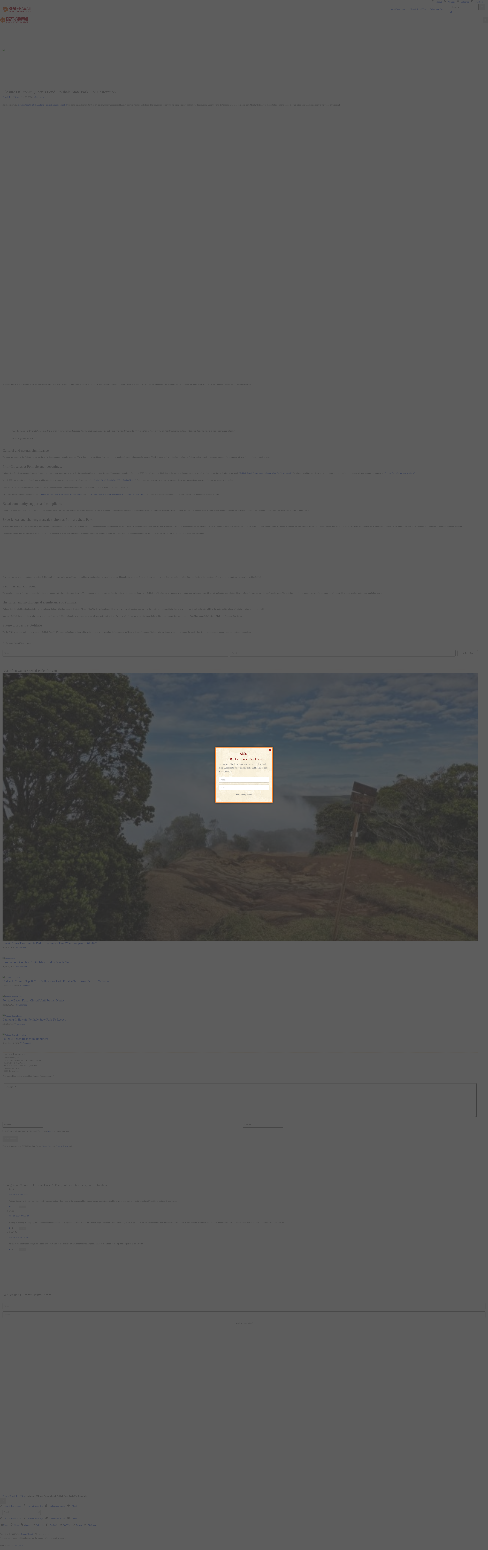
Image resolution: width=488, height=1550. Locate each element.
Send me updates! (244, 794)
